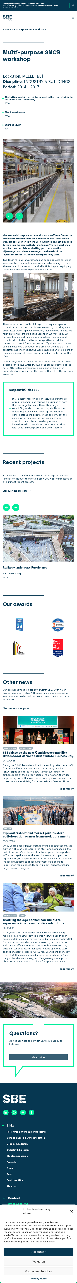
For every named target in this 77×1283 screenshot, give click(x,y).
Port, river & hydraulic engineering (26, 1132)
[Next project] (6, 507)
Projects (11, 1162)
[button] (71, 1211)
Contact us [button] (38, 1057)
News (10, 1168)
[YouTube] (23, 1112)
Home (6, 29)
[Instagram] (14, 1112)
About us (11, 1186)
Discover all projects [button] (15, 491)
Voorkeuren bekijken (38, 1271)
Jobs (9, 1174)
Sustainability (15, 1180)
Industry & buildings (18, 1150)
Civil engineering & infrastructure (26, 1138)
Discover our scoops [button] (14, 708)
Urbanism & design (17, 1144)
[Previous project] (15, 507)
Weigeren (38, 1261)
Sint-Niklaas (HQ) (18, 1204)
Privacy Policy (39, 1278)
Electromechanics (17, 1156)
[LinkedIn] (6, 1112)
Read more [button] (66, 789)
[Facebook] (31, 1112)
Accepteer (38, 1251)
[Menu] (72, 18)
